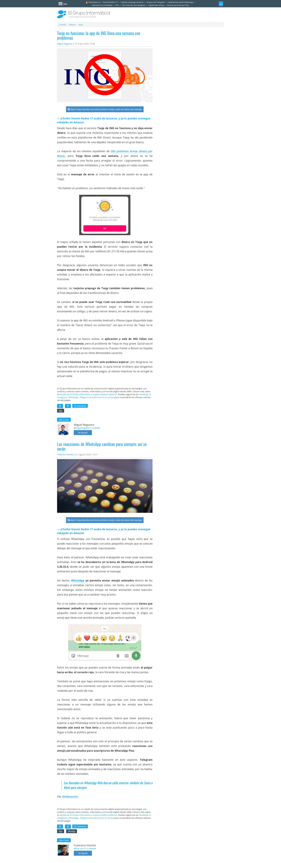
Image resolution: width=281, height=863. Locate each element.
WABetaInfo (70, 796)
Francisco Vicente (65, 454)
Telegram (84, 397)
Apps (60, 410)
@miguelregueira (82, 427)
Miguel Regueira (64, 43)
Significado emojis (156, 5)
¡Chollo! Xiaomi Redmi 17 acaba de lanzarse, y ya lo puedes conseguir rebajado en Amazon (104, 120)
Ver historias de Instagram (133, 5)
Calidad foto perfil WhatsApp (180, 2)
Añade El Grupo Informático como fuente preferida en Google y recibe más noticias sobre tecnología (106, 109)
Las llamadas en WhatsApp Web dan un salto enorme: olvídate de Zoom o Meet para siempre (108, 785)
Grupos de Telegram (156, 2)
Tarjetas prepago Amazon (132, 2)
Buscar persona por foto (178, 5)
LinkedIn (96, 427)
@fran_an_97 (80, 848)
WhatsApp (73, 397)
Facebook (143, 394)
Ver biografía (83, 432)
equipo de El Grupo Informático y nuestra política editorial (88, 394)
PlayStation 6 (94, 2)
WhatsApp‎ (77, 580)
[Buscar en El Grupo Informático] (221, 3)
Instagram (62, 397)
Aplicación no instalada (102, 5)
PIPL (117, 5)
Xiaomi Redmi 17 (110, 2)
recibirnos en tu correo (102, 397)
